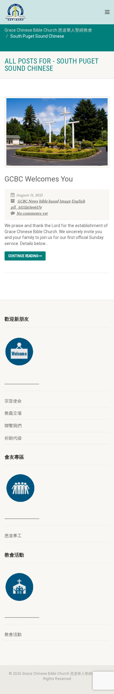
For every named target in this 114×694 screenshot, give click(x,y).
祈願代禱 (13, 438)
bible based (48, 201)
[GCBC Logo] (39, 12)
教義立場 (13, 413)
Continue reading (23, 256)
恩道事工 (13, 535)
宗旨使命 (13, 401)
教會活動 (13, 634)
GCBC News (27, 201)
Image (65, 201)
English (78, 201)
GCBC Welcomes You (39, 179)
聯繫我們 (13, 425)
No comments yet (32, 213)
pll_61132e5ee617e (26, 207)
